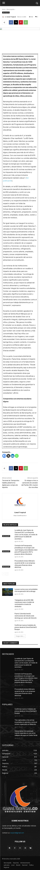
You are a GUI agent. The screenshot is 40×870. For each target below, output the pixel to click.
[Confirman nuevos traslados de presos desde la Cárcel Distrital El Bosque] (7, 628)
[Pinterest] (21, 22)
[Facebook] (11, 22)
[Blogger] (9, 848)
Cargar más (19, 636)
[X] (16, 22)
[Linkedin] (12, 456)
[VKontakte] (30, 848)
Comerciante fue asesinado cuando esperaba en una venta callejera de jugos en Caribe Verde (26, 733)
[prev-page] (3, 573)
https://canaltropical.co (20, 515)
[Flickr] (20, 848)
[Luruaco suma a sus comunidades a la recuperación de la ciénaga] (7, 592)
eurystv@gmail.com (17, 833)
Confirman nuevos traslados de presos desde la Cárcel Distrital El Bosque (26, 627)
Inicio (3, 9)
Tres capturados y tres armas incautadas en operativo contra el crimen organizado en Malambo (26, 722)
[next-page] (7, 573)
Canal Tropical (11, 17)
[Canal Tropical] (3, 17)
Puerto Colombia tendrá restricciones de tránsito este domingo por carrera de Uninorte (25, 616)
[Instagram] (25, 848)
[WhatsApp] (26, 22)
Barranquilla (10, 9)
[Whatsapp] (17, 456)
